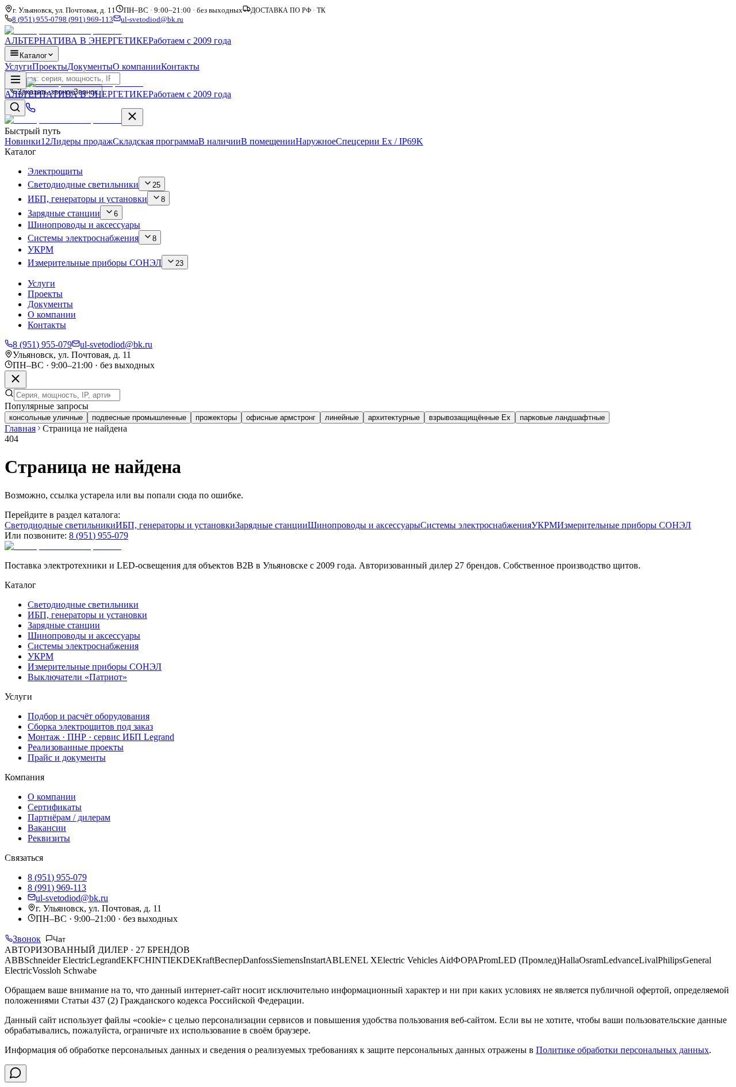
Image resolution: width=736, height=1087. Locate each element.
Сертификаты (55, 807)
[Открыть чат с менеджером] (15, 1073)
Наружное (316, 141)
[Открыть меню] (15, 80)
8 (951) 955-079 (37, 20)
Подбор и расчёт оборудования (89, 716)
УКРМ (544, 525)
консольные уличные (46, 417)
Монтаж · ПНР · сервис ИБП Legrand (101, 737)
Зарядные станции (271, 525)
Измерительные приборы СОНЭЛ (624, 525)
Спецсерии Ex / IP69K (379, 141)
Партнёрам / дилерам (69, 817)
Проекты (49, 66)
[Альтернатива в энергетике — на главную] (63, 119)
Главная (20, 428)
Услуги (18, 66)
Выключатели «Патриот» (77, 677)
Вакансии (47, 828)
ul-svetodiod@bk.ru (152, 20)
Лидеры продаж (81, 141)
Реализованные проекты (76, 747)
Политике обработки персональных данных (622, 1050)
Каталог (33, 55)
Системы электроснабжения (475, 525)
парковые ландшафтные (562, 417)
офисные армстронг (281, 417)
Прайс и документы (67, 757)
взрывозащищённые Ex (470, 417)
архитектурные (394, 417)
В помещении (268, 141)
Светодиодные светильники (60, 525)
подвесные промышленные (139, 417)
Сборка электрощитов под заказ (90, 726)
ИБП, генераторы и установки (175, 525)
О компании (137, 66)
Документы (90, 66)
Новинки (27, 141)
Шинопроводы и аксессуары (364, 525)
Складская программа (177, 141)
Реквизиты (49, 838)
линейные (342, 417)
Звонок (27, 939)
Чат (59, 939)
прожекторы (216, 417)
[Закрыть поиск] (15, 379)
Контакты (180, 66)
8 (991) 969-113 (88, 20)
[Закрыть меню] (132, 117)
